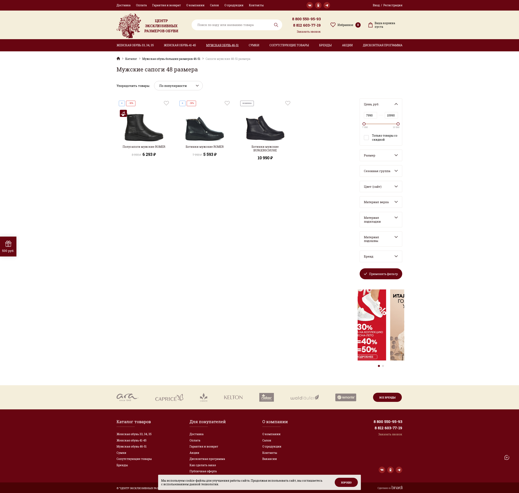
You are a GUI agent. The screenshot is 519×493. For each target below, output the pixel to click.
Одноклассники (318, 5)
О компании (195, 5)
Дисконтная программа (382, 45)
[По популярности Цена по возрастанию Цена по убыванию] (178, 86)
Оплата (141, 5)
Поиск (276, 25)
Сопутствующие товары (289, 45)
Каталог (131, 59)
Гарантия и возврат (166, 5)
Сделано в (384, 488)
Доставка (124, 5)
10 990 (396, 127)
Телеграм (327, 5)
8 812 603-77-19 (307, 25)
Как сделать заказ (203, 465)
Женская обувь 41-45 (180, 45)
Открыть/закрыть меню (507, 457)
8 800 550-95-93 (306, 18)
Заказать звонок (309, 31)
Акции (347, 45)
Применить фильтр (383, 274)
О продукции (233, 5)
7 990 (365, 127)
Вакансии (269, 459)
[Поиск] (237, 24)
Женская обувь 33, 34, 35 (135, 45)
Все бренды (387, 397)
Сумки (254, 45)
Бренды (325, 45)
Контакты (256, 5)
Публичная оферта (203, 471)
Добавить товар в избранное (166, 103)
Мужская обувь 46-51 (222, 45)
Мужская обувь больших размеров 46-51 (171, 59)
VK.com (310, 5)
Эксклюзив (118, 58)
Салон (214, 5)
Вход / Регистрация (387, 5)
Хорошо (346, 482)
